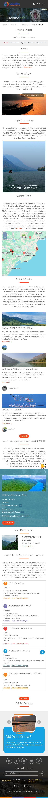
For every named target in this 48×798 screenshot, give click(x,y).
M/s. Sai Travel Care (16, 583)
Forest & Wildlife (37, 25)
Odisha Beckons (24, 703)
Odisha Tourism (23, 792)
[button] (34, 4)
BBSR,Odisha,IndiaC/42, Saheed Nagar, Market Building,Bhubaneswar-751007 (23, 638)
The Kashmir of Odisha (31, 543)
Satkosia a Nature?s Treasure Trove (20, 369)
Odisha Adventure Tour (14, 495)
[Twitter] (9, 760)
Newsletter (6, 781)
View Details (26, 547)
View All (24, 436)
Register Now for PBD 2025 (35, 781)
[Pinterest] (38, 760)
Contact (6, 598)
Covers (5, 503)
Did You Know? (18, 737)
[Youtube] (24, 760)
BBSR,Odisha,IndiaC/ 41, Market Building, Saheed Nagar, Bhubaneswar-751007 (23, 661)
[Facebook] (16, 760)
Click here (18, 228)
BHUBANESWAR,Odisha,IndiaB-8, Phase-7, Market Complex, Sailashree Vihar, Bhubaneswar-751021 (21, 593)
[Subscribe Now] (42, 773)
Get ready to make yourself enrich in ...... (17, 516)
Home (4, 25)
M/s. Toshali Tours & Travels (19, 651)
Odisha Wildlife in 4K (12, 410)
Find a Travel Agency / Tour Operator (24, 555)
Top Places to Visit (27, 43)
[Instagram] (31, 760)
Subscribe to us (24, 768)
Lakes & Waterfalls (38, 20)
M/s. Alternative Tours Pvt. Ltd (20, 606)
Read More (6, 342)
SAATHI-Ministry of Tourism (19, 781)
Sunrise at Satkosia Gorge (32, 95)
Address (6, 588)
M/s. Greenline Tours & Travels (20, 628)
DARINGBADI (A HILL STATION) (32, 538)
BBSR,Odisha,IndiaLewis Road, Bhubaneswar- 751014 (16, 684)
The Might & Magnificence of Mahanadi (24, 185)
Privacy (17, 786)
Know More (8, 523)
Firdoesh (11, 429)
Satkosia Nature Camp (24, 188)
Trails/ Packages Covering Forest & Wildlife (24, 441)
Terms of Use (29, 786)
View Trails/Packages (20, 598)
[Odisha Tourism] (12, 4)
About (5, 43)
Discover (13, 25)
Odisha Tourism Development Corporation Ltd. (25, 674)
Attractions (23, 25)
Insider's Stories (24, 279)
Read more (28, 68)
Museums (8, 20)
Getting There (39, 43)
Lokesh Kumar (14, 388)
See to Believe (14, 43)
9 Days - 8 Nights (8, 499)
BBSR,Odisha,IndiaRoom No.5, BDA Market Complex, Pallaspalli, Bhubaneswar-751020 (20, 616)
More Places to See (24, 530)
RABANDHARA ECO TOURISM (17, 328)
